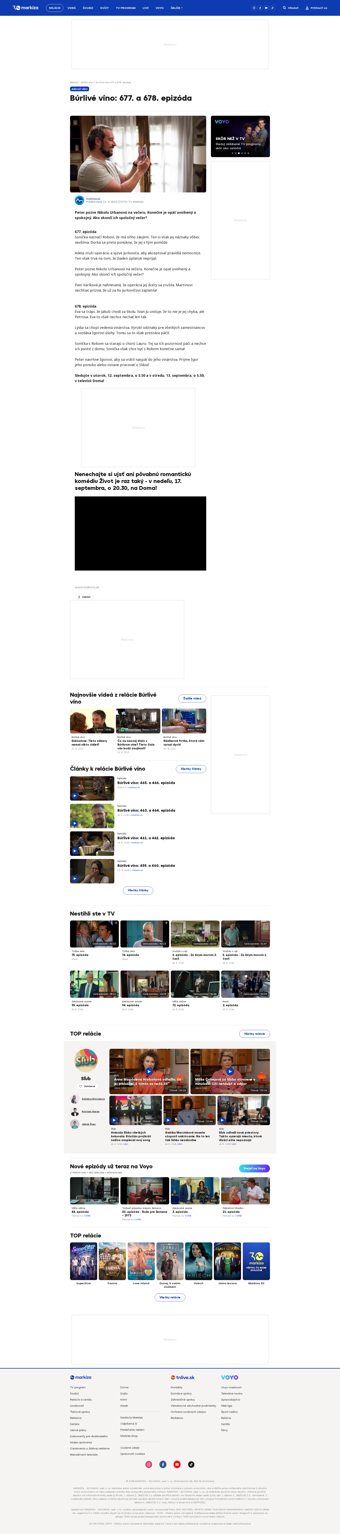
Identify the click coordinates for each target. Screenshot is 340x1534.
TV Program (126, 8)
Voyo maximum (231, 1387)
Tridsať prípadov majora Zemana (141, 1208)
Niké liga (226, 1405)
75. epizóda (80, 955)
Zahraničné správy (183, 1399)
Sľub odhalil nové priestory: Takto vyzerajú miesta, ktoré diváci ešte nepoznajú (240, 1136)
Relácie (54, 8)
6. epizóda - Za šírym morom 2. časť (194, 957)
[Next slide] (267, 1190)
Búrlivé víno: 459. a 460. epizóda (146, 866)
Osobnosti (77, 1405)
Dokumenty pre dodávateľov (89, 1436)
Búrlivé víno (87, 82)
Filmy (224, 1430)
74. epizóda (130, 955)
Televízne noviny (231, 1393)
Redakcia (177, 1418)
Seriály (225, 1424)
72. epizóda (180, 1005)
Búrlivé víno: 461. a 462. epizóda (146, 838)
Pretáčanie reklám (132, 1429)
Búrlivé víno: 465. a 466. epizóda (146, 783)
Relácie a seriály (81, 1399)
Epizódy (121, 778)
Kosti (226, 1001)
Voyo (160, 8)
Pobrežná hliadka (233, 1208)
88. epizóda (80, 1211)
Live (146, 8)
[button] (232, 153)
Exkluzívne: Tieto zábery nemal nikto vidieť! (89, 742)
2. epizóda (230, 1005)
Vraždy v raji (179, 951)
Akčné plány (78, 1430)
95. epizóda (80, 1005)
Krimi (123, 1399)
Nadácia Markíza (131, 1417)
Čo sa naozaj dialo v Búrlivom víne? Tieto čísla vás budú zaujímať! (135, 744)
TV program (78, 1387)
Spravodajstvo (230, 1399)
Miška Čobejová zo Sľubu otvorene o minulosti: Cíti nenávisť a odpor (225, 1082)
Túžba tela (78, 951)
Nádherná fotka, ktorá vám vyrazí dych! (184, 742)
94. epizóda (130, 1005)
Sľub (116, 1075)
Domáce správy (181, 1393)
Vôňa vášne (179, 1001)
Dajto (124, 1393)
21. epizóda (231, 1211)
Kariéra (74, 1424)
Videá (71, 8)
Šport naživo (229, 1412)
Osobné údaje (130, 1447)
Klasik (124, 1405)
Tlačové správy (80, 1412)
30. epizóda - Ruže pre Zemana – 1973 (144, 1213)
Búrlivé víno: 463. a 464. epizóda (146, 810)
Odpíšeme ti (128, 1423)
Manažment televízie (84, 1454)
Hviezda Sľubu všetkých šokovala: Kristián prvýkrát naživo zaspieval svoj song (131, 1136)
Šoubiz (88, 8)
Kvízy (104, 8)
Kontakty (176, 1387)
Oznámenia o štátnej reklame (90, 1448)
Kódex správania (81, 1442)
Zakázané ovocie (81, 1001)
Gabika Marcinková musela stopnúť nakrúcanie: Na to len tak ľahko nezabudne (187, 1136)
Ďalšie (175, 8)
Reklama (75, 1418)
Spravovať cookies (132, 1454)
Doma (124, 1387)
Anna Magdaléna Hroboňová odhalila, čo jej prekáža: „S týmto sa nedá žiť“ (147, 1082)
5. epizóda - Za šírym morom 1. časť (245, 957)
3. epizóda (180, 1211)
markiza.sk (93, 198)
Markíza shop (129, 1436)
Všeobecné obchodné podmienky (193, 1405)
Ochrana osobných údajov (188, 1412)
